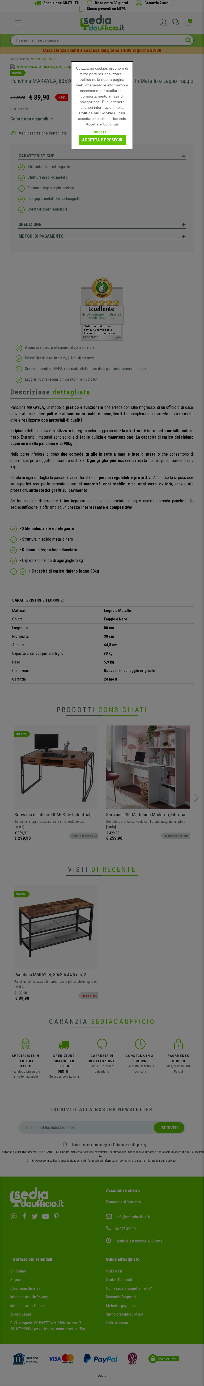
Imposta (99, 132)
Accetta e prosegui (102, 139)
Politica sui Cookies (97, 113)
